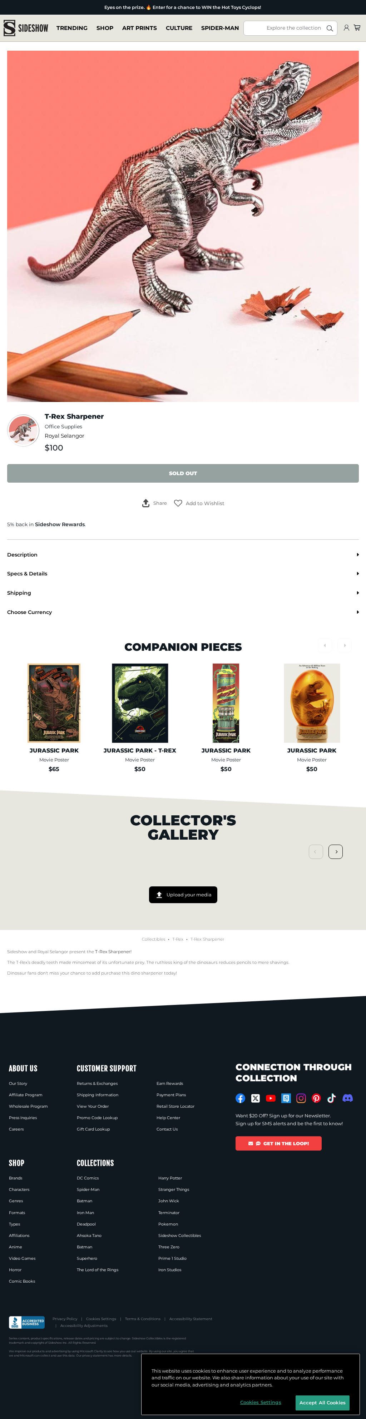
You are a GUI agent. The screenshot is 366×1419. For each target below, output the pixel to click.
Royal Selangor (64, 436)
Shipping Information (97, 1094)
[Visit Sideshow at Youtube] (271, 1098)
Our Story (18, 1083)
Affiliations (19, 1235)
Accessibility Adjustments (84, 1325)
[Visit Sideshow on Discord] (347, 1097)
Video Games (22, 1258)
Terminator (168, 1212)
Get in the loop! (286, 1143)
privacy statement (95, 1355)
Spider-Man (88, 1189)
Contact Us (167, 1129)
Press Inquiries (23, 1117)
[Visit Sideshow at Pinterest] (316, 1098)
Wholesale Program (28, 1106)
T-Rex (177, 939)
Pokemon (168, 1224)
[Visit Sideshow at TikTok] (331, 1098)
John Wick (168, 1200)
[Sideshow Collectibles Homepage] (26, 28)
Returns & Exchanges (97, 1083)
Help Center (168, 1117)
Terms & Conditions (142, 1319)
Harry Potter (170, 1178)
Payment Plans (171, 1094)
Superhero (87, 1258)
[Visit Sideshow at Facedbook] (240, 1098)
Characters (19, 1189)
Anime (15, 1246)
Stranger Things (173, 1189)
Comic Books (22, 1281)
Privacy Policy (65, 1319)
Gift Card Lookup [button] (93, 1129)
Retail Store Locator (175, 1106)
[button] (199, 503)
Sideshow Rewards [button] (60, 524)
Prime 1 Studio (172, 1258)
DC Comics (88, 1178)
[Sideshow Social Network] (286, 1098)
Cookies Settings (101, 1319)
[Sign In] (346, 28)
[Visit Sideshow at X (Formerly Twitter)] (256, 1098)
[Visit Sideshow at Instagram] (301, 1098)
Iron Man (85, 1212)
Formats (17, 1212)
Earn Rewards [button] (170, 1083)
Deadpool (86, 1224)
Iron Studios (169, 1269)
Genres (16, 1200)
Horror (15, 1269)
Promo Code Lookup (97, 1117)
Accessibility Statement (190, 1319)
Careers (16, 1129)
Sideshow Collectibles (179, 1235)
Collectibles (153, 939)
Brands (15, 1178)
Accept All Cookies (323, 1402)
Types (14, 1224)
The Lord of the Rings (97, 1269)
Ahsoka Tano (89, 1235)
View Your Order (93, 1106)
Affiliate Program (26, 1094)
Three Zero (168, 1246)
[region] (250, 1384)
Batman (84, 1200)
